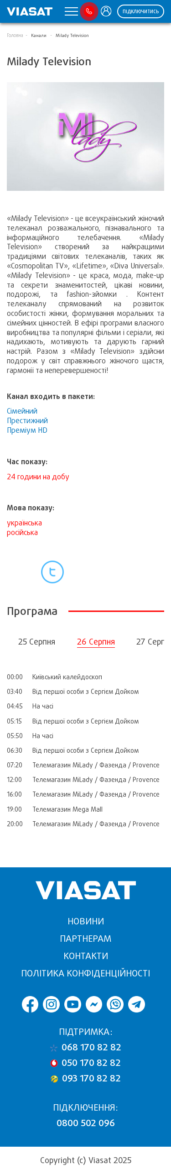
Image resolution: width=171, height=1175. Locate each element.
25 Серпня (36, 641)
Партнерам (85, 939)
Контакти (85, 956)
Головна (15, 35)
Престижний (27, 420)
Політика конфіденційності (85, 973)
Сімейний (22, 411)
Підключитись (141, 12)
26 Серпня (96, 641)
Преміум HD (27, 430)
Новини (85, 921)
